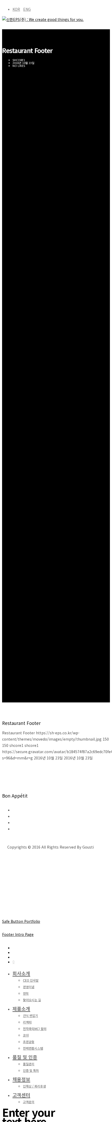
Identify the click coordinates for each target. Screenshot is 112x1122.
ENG (27, 9)
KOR (16, 9)
